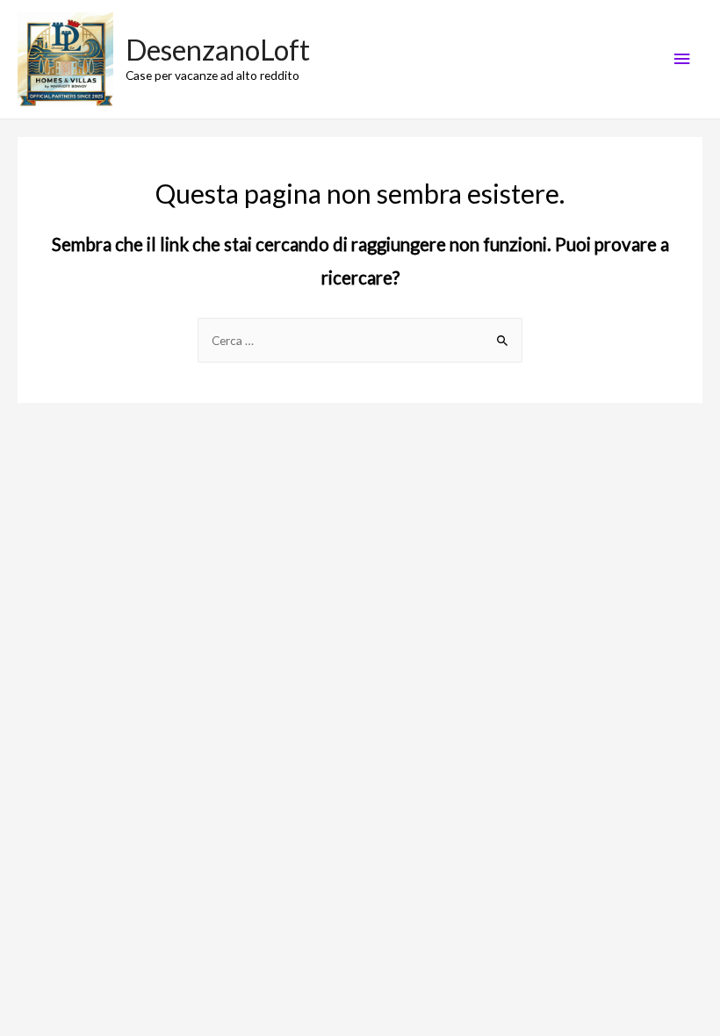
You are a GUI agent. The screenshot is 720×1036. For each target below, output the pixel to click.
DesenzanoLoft (218, 49)
